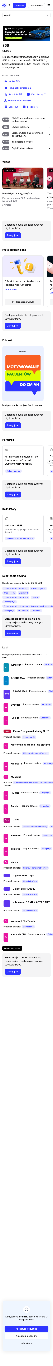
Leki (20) (13, 107)
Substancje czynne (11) (20, 100)
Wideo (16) (14, 81)
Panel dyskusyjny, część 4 (17, 193)
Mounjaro (16, 763)
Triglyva (15, 848)
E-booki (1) (32, 107)
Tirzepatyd (23, 611)
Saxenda (16, 835)
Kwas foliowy (9, 593)
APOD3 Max (18, 678)
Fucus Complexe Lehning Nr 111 (31, 731)
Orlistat (35, 597)
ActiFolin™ (17, 664)
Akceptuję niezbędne (27, 1336)
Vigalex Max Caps (23, 875)
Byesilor (15, 704)
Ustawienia (26, 1343)
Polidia (15, 806)
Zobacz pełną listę (12, 948)
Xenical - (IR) (18, 934)
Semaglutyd (9, 611)
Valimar (15, 862)
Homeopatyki (9, 602)
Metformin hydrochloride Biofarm (30, 744)
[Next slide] (49, 178)
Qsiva (16, 819)
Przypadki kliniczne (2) (20, 88)
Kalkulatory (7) (38, 94)
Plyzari (15, 792)
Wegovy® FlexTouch (23, 921)
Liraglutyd (23, 593)
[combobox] (26, 15)
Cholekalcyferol (38, 588)
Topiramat (36, 611)
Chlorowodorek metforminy (16, 597)
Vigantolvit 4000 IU (24, 888)
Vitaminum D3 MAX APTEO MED (31, 902)
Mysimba (16, 776)
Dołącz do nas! (36, 5)
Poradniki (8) (15, 94)
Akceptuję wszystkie (26, 1329)
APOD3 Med (20, 691)
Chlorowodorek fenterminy (16, 588)
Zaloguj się (19, 5)
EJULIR (15, 718)
